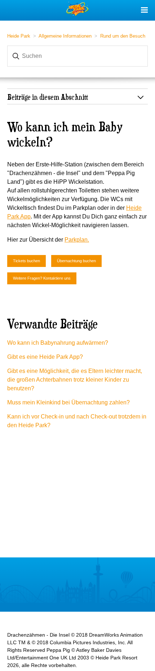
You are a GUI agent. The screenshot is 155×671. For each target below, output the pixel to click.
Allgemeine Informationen (65, 36)
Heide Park (18, 36)
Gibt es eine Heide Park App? (45, 357)
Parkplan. (77, 240)
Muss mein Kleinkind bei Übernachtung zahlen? (68, 402)
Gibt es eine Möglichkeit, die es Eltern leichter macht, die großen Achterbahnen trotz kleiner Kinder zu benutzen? (74, 379)
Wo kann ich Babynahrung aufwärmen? (57, 343)
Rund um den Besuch (122, 36)
